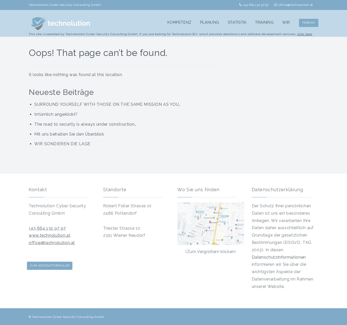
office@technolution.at (52, 242)
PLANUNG (209, 22)
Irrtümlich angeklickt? (56, 114)
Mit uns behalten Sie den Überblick (69, 134)
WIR (286, 22)
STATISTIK (237, 22)
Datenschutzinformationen (279, 257)
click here (304, 34)
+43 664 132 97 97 (47, 228)
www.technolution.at (49, 235)
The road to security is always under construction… (85, 124)
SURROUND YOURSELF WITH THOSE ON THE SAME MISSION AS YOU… (107, 104)
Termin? (308, 22)
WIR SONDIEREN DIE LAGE (62, 143)
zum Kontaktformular (49, 265)
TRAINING (264, 22)
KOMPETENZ (179, 22)
